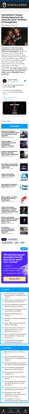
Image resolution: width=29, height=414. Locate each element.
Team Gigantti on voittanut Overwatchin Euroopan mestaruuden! (15, 399)
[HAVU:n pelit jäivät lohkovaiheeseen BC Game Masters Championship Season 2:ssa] (23, 220)
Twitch (16, 242)
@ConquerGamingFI (13, 81)
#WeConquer (7, 97)
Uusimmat (6, 289)
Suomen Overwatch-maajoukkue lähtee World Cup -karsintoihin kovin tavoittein (10, 133)
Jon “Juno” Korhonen (7, 242)
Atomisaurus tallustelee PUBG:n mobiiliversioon (14, 373)
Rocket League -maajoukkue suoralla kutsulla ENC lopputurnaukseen (8, 143)
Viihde (22, 242)
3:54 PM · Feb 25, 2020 (18, 116)
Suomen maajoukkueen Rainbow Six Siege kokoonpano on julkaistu (9, 153)
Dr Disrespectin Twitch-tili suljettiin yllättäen (15, 377)
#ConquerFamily (8, 99)
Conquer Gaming (12, 239)
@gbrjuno (6, 92)
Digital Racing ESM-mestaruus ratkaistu (8, 175)
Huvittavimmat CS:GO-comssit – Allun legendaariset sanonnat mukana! (15, 388)
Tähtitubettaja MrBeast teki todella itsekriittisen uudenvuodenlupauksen (15, 364)
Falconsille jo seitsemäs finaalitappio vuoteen (9, 185)
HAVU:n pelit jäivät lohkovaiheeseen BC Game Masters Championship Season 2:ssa (10, 219)
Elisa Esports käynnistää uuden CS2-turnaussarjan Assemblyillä (9, 165)
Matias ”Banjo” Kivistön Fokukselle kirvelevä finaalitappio (9, 198)
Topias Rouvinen (5, 25)
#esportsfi (14, 97)
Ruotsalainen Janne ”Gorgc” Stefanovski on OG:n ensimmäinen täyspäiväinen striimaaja (14, 394)
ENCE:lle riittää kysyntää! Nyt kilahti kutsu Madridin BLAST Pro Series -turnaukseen (15, 383)
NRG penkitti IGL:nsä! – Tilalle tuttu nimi (14, 352)
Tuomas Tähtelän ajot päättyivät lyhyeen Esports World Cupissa (14, 368)
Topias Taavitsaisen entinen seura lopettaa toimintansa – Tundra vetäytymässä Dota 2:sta (9, 209)
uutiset (3, 137)
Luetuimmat (7, 348)
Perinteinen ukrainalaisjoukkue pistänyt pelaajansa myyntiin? (8, 229)
